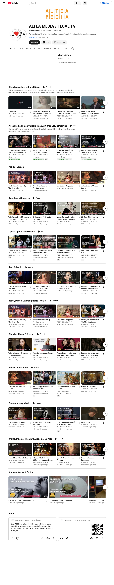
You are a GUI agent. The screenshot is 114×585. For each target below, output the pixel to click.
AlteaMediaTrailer (64, 55)
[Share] (42, 538)
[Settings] (97, 3)
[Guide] (4, 3)
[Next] (105, 103)
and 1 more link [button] (43, 37)
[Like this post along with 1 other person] (61, 538)
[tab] (12, 48)
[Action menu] (53, 538)
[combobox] (52, 3)
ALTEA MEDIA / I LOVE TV (16, 114)
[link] (32, 530)
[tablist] (57, 48)
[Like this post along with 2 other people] (12, 538)
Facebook (34, 37)
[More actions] (30, 112)
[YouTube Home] (13, 3)
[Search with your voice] (85, 3)
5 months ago (36, 520)
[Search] (77, 3)
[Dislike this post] (17, 538)
